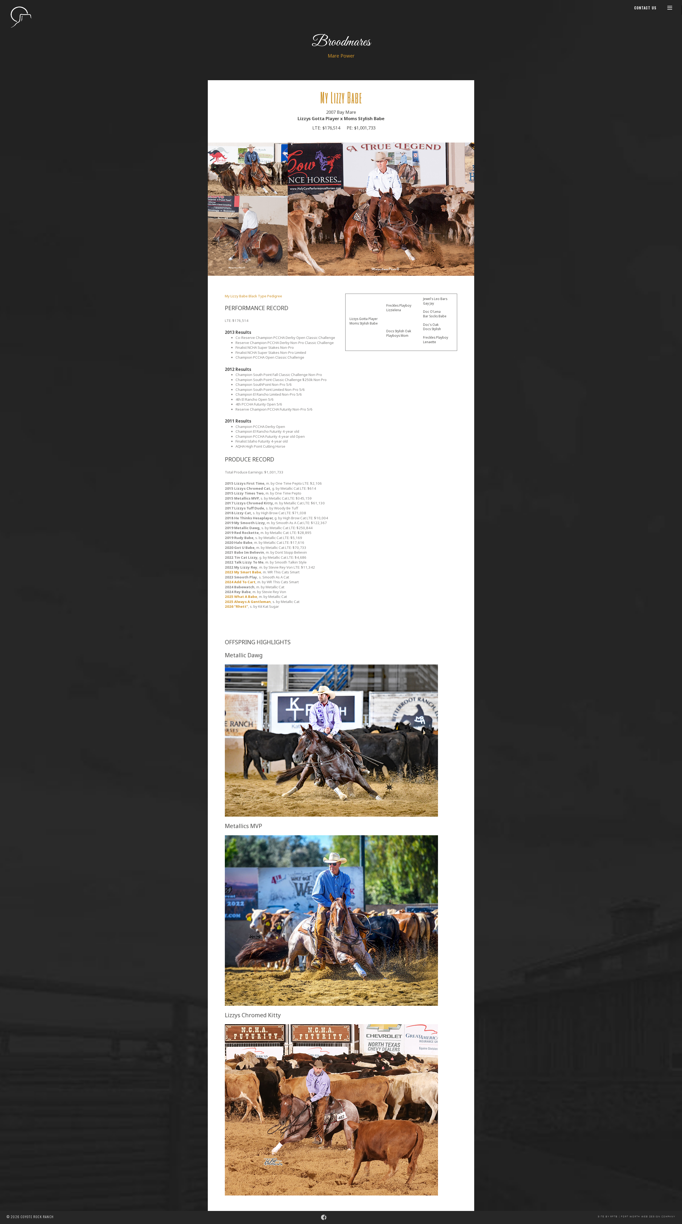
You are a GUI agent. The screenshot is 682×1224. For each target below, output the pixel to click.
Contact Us (645, 7)
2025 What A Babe (241, 596)
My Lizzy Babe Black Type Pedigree (253, 296)
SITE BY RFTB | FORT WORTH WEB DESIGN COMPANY (636, 1216)
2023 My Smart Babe (243, 572)
